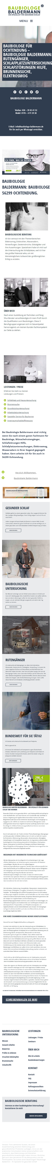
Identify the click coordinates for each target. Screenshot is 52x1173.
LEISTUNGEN (34, 1031)
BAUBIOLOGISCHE (10, 1031)
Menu (24, 21)
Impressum (32, 1082)
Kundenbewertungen (36, 1060)
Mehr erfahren (36, 1116)
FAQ (29, 1078)
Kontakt (33, 1068)
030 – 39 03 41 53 (29, 110)
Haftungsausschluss (35, 1086)
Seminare (32, 1041)
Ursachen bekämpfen (10, 1056)
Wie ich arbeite (34, 1056)
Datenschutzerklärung (36, 1090)
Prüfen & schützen (9, 1052)
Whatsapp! (28, 129)
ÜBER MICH (33, 1049)
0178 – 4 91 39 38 (29, 113)
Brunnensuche (7, 1060)
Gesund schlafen (8, 1044)
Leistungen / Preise (35, 1037)
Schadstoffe (6, 1064)
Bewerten (6, 1048)
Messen (5, 1041)
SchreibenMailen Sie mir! (21, 999)
